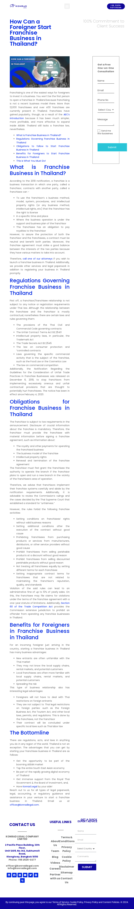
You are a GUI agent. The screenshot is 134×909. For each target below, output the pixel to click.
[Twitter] (30, 875)
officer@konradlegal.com (24, 804)
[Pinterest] (36, 875)
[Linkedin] (9, 875)
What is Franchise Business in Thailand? (38, 135)
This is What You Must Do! (31, 160)
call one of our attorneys (37, 258)
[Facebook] (14, 875)
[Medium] (19, 875)
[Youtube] (25, 875)
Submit (112, 147)
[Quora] (22, 880)
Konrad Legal (30, 786)
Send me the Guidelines (105, 132)
